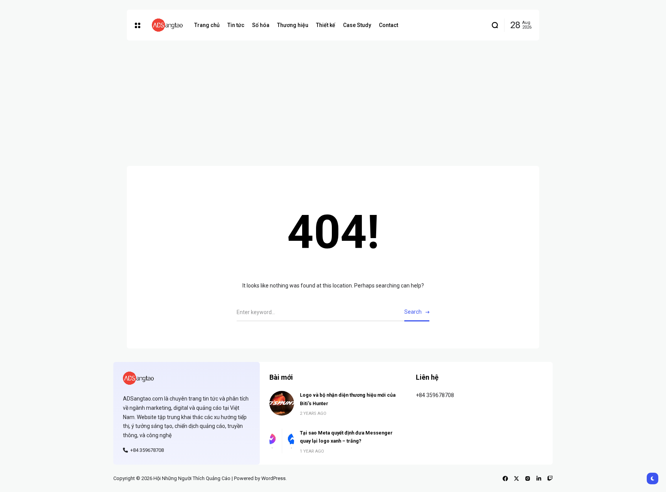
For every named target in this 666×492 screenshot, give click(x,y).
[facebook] (505, 478)
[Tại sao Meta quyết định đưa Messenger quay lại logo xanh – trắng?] (281, 441)
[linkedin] (539, 478)
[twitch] (550, 478)
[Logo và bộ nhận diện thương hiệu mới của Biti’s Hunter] (281, 403)
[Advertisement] (333, 98)
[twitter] (516, 478)
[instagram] (527, 478)
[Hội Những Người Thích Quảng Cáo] (167, 25)
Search (413, 312)
